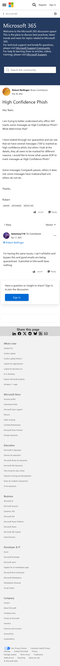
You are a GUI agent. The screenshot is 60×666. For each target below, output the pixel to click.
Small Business (9, 537)
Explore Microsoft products (14, 379)
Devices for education (12, 455)
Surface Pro (8, 348)
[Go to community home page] (11, 4)
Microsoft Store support (13, 409)
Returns (7, 414)
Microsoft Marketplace (12, 577)
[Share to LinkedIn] (14, 333)
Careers (7, 603)
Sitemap (7, 651)
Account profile (10, 399)
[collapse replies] (30, 231)
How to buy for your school (14, 470)
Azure (6, 552)
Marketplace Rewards (12, 583)
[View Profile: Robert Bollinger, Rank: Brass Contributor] (6, 92)
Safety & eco (9, 657)
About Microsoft (10, 608)
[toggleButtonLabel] (55, 13)
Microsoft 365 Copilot (12, 532)
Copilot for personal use (13, 369)
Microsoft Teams (10, 527)
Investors (7, 623)
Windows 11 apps (10, 384)
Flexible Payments (11, 435)
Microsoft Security (11, 506)
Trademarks (38, 654)
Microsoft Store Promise (13, 430)
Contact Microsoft (21, 651)
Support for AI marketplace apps (16, 567)
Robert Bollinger (21, 90)
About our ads (34, 657)
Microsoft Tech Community (14, 572)
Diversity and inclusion (12, 628)
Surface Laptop (9, 353)
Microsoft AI (8, 501)
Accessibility (8, 633)
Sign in (17, 297)
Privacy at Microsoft (11, 618)
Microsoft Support (37, 54)
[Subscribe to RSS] (40, 333)
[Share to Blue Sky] (35, 333)
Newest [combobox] (51, 224)
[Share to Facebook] (19, 333)
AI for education (10, 486)
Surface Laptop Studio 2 (13, 358)
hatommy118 (18, 233)
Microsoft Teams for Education (15, 460)
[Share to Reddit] (30, 333)
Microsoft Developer (12, 557)
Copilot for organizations (13, 363)
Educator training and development (17, 476)
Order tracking (9, 420)
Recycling (21, 657)
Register (43, 4)
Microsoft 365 (11, 13)
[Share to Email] (46, 333)
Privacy (34, 651)
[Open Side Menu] (4, 4)
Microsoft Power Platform (14, 521)
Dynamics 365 (9, 511)
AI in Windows (9, 374)
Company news (10, 613)
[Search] (34, 5)
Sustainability (9, 639)
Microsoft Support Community (33, 48)
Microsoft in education (12, 450)
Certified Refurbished (12, 425)
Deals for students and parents (16, 481)
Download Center (10, 404)
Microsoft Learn (10, 562)
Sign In (52, 4)
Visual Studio (9, 588)
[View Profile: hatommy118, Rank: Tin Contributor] (6, 235)
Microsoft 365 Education (13, 465)
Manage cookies (10, 654)
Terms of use (25, 654)
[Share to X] (24, 333)
